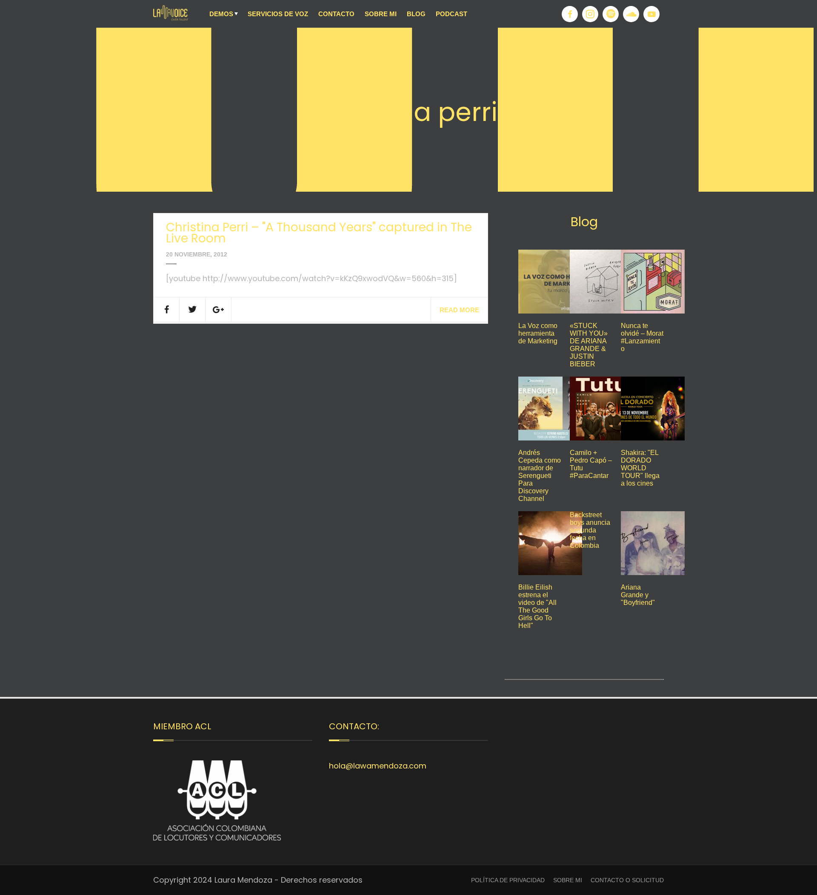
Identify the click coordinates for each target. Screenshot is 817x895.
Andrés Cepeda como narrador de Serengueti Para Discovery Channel (539, 475)
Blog (416, 13)
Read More (459, 310)
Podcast (451, 13)
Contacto (336, 13)
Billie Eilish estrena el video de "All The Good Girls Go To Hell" (537, 606)
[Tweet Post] (193, 309)
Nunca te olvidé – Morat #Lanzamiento (642, 337)
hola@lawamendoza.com (377, 765)
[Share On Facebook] (167, 309)
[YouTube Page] (651, 14)
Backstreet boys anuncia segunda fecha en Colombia (590, 530)
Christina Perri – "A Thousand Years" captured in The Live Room (319, 233)
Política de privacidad (508, 880)
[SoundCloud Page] (631, 14)
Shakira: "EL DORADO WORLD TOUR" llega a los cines (640, 468)
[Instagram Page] (590, 14)
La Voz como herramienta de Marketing (537, 333)
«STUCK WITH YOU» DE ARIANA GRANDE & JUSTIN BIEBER (589, 345)
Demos (221, 13)
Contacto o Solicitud (627, 880)
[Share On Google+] (218, 309)
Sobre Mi (381, 13)
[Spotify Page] (611, 14)
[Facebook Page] (570, 14)
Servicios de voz (278, 13)
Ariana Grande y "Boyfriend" (638, 595)
